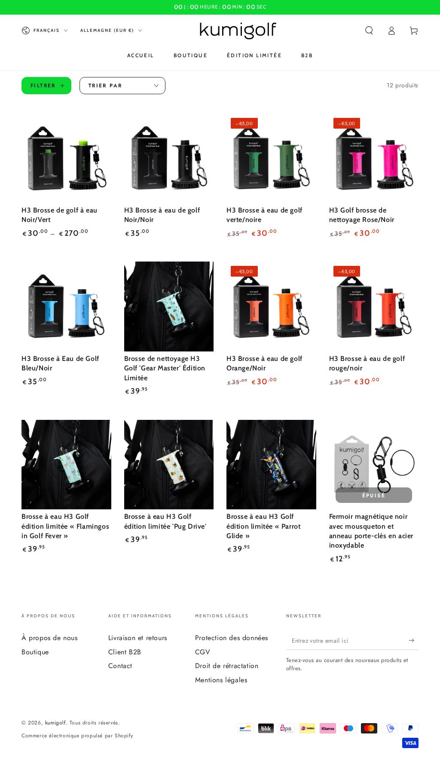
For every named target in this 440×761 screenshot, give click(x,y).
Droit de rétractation (227, 666)
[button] (369, 30)
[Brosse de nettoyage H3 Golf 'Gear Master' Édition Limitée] (169, 306)
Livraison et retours (137, 638)
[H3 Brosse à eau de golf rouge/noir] (374, 306)
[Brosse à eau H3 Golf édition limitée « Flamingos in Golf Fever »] (66, 465)
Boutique (35, 652)
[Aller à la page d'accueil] (238, 30)
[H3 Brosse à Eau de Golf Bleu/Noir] (66, 306)
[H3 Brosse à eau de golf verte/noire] (271, 158)
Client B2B (124, 652)
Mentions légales (221, 680)
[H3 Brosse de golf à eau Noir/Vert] (66, 158)
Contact (120, 666)
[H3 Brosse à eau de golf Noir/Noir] (169, 158)
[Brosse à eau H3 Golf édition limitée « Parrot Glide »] (271, 465)
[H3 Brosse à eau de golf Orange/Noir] (271, 306)
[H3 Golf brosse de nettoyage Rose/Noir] (374, 158)
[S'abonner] (414, 640)
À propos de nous (49, 638)
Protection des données (231, 638)
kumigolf (55, 723)
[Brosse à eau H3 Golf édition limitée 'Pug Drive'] (169, 465)
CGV (203, 652)
